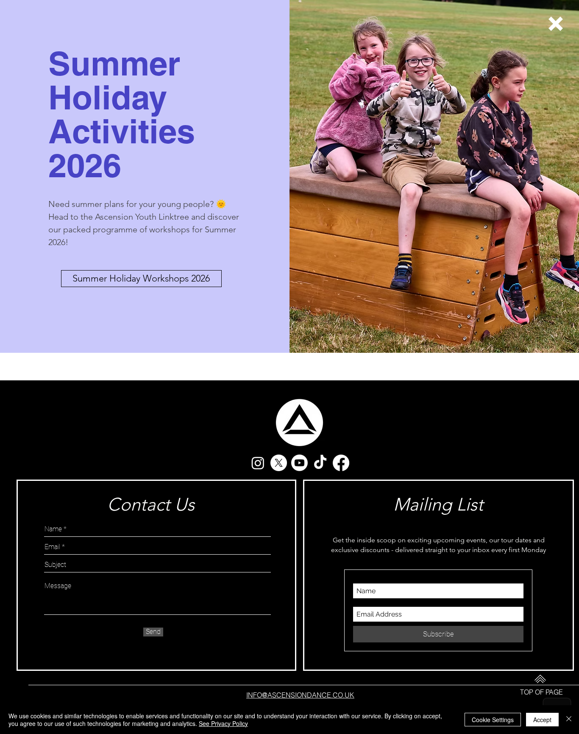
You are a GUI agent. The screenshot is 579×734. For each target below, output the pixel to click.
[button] (555, 24)
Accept (542, 719)
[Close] (569, 719)
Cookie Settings (493, 719)
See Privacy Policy (223, 723)
